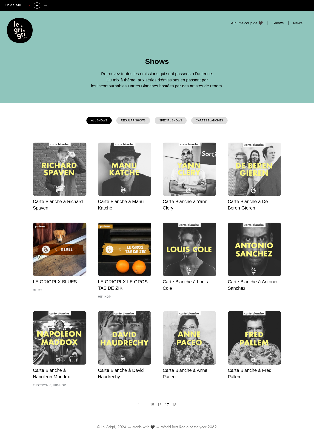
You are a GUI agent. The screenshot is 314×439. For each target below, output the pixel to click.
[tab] (99, 120)
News (298, 23)
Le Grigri (13, 5)
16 (159, 405)
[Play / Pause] (37, 5)
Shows (278, 23)
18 (174, 405)
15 (152, 405)
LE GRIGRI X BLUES (55, 281)
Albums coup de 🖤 (247, 23)
